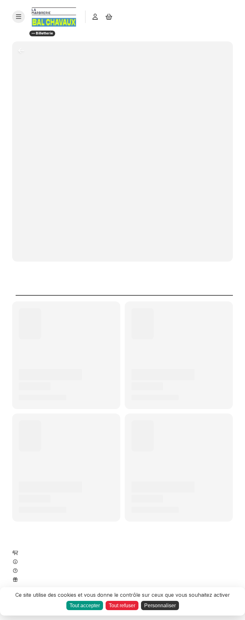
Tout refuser (122, 605)
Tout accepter (85, 605)
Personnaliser (160, 605)
